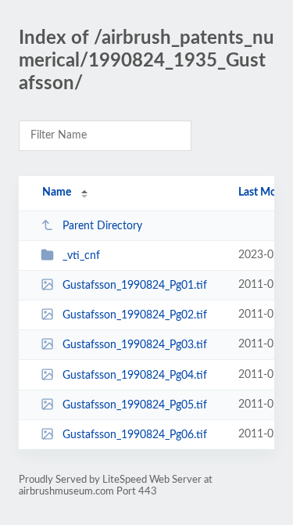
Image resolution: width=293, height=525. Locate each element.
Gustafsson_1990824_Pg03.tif (135, 345)
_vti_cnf (81, 255)
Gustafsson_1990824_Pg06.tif (135, 435)
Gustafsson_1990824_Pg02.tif (135, 315)
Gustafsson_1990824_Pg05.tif (135, 405)
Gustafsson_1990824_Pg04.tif (135, 375)
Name (56, 192)
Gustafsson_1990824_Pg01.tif (135, 285)
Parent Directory (102, 226)
